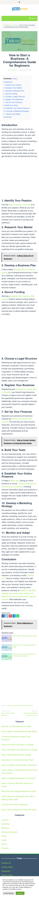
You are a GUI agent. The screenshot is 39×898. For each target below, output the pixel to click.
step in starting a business (20, 204)
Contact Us (6, 863)
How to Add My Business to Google (16, 754)
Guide (26, 706)
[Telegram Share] (14, 615)
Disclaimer (6, 871)
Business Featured (9, 832)
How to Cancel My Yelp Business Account (30, 713)
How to (31, 706)
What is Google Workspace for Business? (19, 778)
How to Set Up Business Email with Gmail (19, 809)
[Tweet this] (6, 615)
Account (10, 706)
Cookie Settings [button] (8, 893)
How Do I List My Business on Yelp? (17, 726)
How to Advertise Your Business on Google (19, 749)
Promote (5, 848)
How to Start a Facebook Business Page (24, 646)
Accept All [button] (20, 893)
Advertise (5, 823)
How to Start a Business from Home (25, 636)
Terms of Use (7, 875)
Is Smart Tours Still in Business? (15, 804)
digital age (14, 480)
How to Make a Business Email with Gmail (19, 731)
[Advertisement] (19, 178)
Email (21, 706)
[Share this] (3, 615)
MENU (34, 18)
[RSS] (19, 2)
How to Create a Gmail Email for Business (19, 765)
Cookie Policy (7, 867)
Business (16, 706)
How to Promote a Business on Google (18, 744)
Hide (14, 78)
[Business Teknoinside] (19, 8)
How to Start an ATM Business (8, 713)
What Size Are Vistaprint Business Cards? (19, 791)
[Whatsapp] (17, 615)
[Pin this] (10, 615)
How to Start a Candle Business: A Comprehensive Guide (24, 655)
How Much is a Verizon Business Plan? (18, 759)
